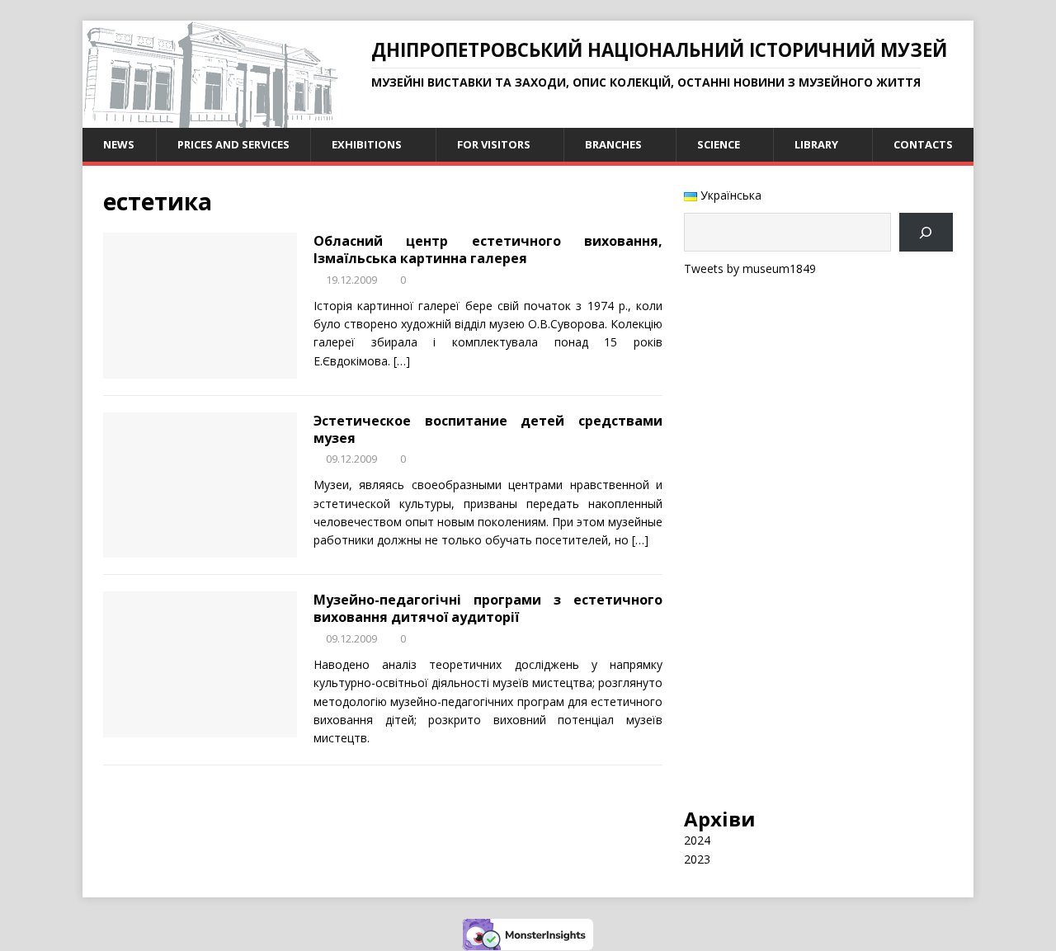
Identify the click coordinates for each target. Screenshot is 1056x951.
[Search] (926, 232)
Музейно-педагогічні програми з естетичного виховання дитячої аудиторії (488, 608)
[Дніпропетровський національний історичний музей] (210, 118)
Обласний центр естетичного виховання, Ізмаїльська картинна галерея (488, 249)
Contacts (923, 144)
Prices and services (233, 144)
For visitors (493, 144)
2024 (697, 840)
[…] (402, 361)
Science (718, 144)
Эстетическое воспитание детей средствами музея (488, 429)
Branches (613, 144)
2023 (697, 859)
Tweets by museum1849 (750, 268)
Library (816, 144)
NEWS (118, 144)
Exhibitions (367, 144)
